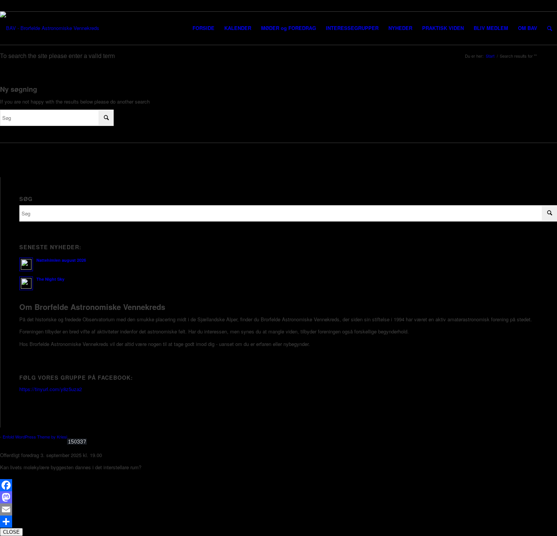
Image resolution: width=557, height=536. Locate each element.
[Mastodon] (278, 497)
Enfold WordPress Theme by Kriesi (35, 437)
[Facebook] (278, 485)
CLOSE (11, 532)
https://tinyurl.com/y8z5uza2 (50, 389)
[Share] (278, 522)
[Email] (278, 509)
